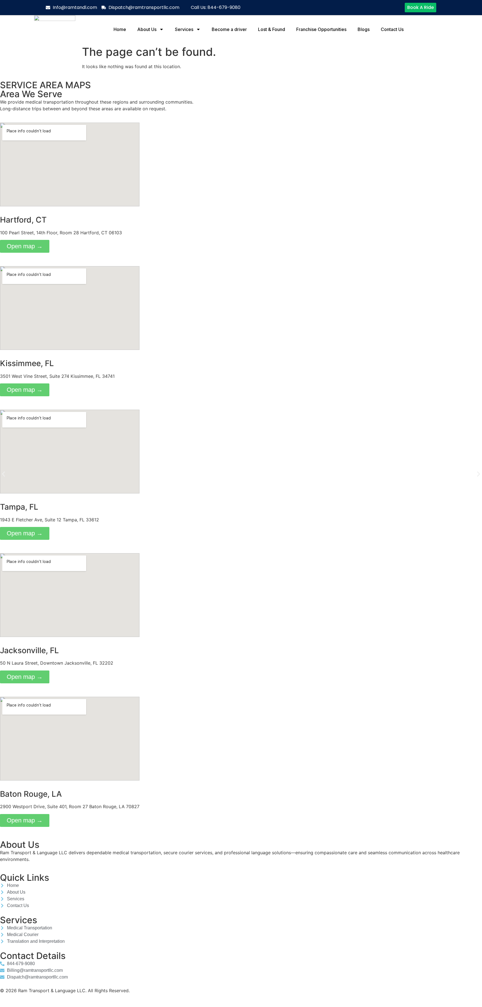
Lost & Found (271, 29)
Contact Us (392, 29)
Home (120, 29)
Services (184, 29)
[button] (3, 474)
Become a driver (229, 29)
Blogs (364, 29)
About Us (146, 29)
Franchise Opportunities (321, 29)
